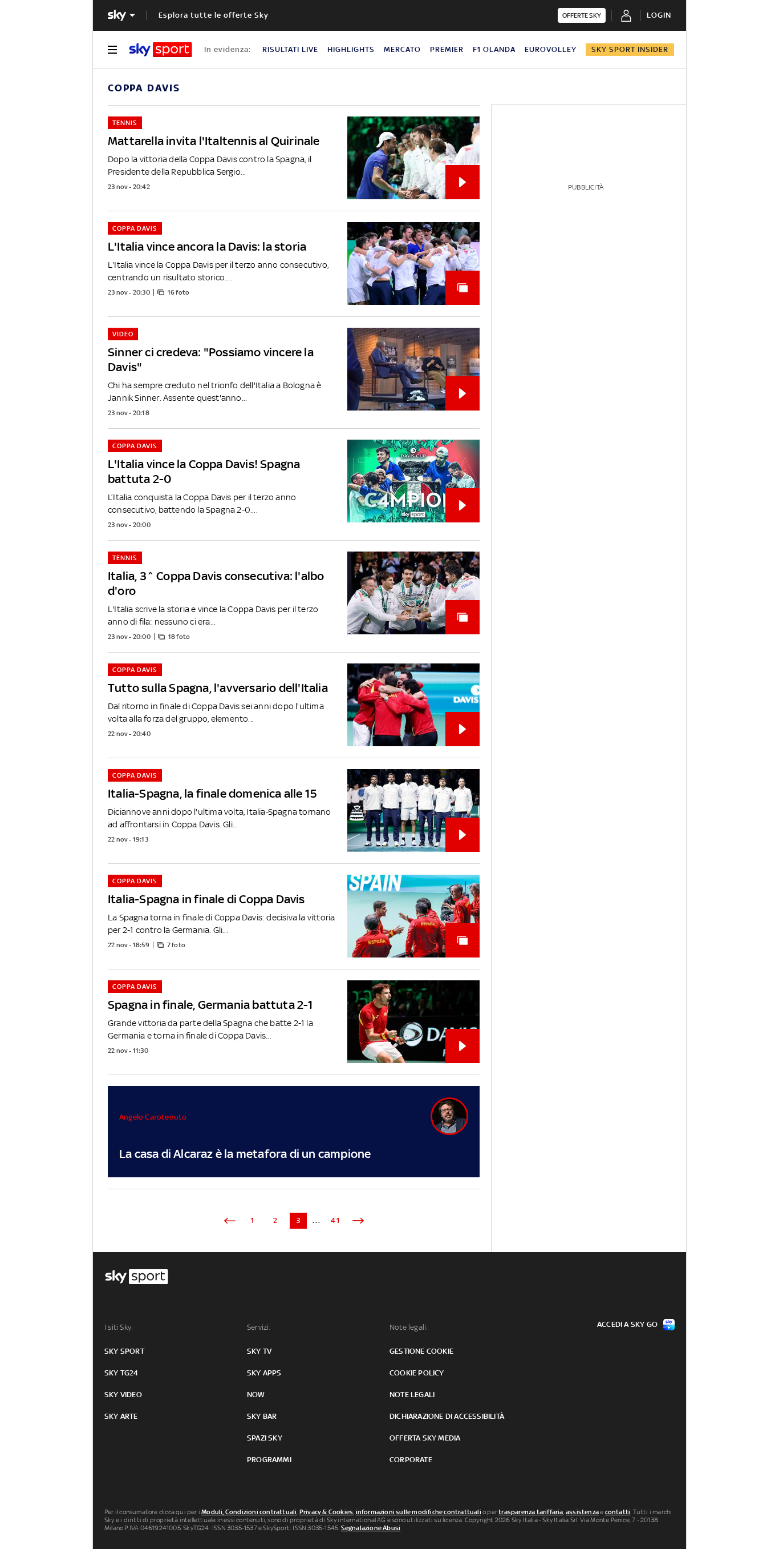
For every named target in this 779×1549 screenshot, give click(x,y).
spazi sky (264, 1438)
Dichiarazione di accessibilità (447, 1416)
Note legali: (409, 1327)
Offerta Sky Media (425, 1438)
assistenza (582, 1512)
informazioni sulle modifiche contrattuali (418, 1512)
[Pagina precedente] (229, 1220)
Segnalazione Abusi (371, 1528)
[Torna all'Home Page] (160, 49)
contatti (618, 1512)
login (659, 15)
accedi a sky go (627, 1324)
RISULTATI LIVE (290, 49)
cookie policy (417, 1373)
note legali (412, 1394)
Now (256, 1394)
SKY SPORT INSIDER (629, 49)
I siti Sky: (118, 1327)
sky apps (264, 1373)
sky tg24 (121, 1373)
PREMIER (447, 49)
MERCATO (402, 49)
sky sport (124, 1351)
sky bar (262, 1416)
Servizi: (259, 1327)
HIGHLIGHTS (351, 49)
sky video (123, 1394)
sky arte (121, 1416)
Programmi (269, 1459)
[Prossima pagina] (358, 1220)
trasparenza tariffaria (530, 1512)
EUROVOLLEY (551, 49)
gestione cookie (421, 1351)
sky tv (259, 1351)
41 (335, 1220)
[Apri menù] (112, 49)
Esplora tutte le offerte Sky (214, 15)
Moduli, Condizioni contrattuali (249, 1512)
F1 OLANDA (494, 49)
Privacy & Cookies (326, 1512)
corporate (411, 1459)
